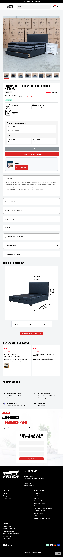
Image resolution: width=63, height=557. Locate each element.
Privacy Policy (7, 526)
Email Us (36, 498)
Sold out (32, 149)
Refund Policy (7, 538)
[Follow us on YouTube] (11, 545)
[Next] (59, 360)
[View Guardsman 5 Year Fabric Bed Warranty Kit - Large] (10, 164)
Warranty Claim (39, 513)
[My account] (58, 7)
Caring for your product (41, 506)
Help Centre (38, 496)
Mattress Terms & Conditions (43, 508)
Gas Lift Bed (11, 13)
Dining (5, 496)
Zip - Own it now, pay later (11, 534)
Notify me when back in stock (32, 154)
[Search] (49, 7)
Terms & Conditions (9, 529)
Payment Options (8, 531)
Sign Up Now (31, 459)
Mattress (6, 501)
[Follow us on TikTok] (8, 545)
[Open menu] (4, 6)
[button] (52, 92)
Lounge (5, 493)
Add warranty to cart (21, 167)
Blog (35, 516)
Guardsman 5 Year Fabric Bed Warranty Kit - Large (30, 161)
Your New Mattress (40, 511)
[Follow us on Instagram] (6, 545)
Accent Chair (7, 498)
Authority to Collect (40, 503)
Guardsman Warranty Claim (42, 518)
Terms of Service (8, 536)
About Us (37, 493)
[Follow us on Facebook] (4, 545)
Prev (52, 13)
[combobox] (32, 7)
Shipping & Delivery (40, 501)
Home (4, 13)
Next (57, 13)
